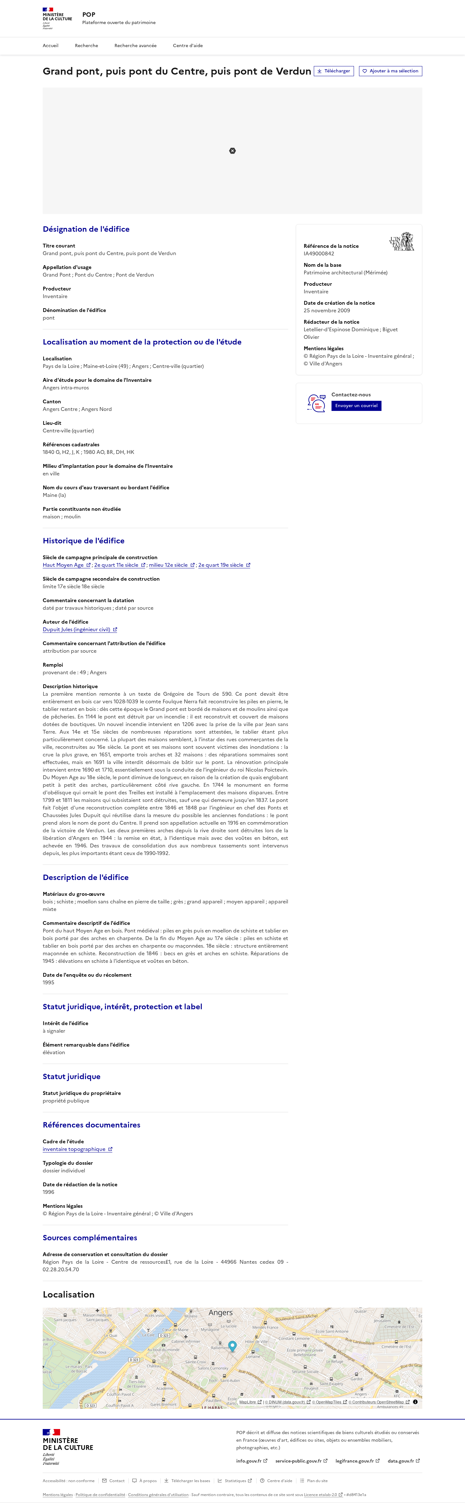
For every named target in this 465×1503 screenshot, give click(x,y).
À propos (148, 1481)
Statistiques (235, 1481)
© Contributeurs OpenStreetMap (376, 1401)
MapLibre (247, 1401)
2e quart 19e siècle (220, 565)
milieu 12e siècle (168, 565)
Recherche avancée (136, 45)
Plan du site (317, 1481)
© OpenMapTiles (326, 1401)
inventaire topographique (74, 1149)
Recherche (86, 45)
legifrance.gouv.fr (355, 1461)
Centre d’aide (279, 1481)
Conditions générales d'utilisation (158, 1495)
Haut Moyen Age (63, 565)
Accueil (51, 45)
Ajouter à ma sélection (394, 71)
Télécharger (337, 71)
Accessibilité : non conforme (69, 1481)
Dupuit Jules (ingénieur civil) (76, 629)
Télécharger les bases (190, 1481)
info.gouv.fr (249, 1461)
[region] (232, 1358)
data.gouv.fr (401, 1461)
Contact (117, 1481)
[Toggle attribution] (415, 1402)
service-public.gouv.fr (299, 1461)
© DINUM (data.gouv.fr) (285, 1401)
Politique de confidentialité (100, 1495)
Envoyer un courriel (356, 405)
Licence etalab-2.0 (320, 1495)
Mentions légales (58, 1495)
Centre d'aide (188, 45)
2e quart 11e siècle (116, 565)
